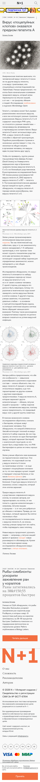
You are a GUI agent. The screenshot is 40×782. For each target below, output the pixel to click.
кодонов (6, 242)
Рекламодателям (12, 678)
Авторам (7, 683)
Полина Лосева (7, 35)
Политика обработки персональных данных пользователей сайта (18, 761)
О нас (5, 669)
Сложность (9, 673)
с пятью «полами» (19, 548)
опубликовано (30, 103)
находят (22, 538)
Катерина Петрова (8, 602)
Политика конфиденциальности (30, 767)
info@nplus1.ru (23, 736)
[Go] (4, 3)
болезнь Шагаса (15, 476)
